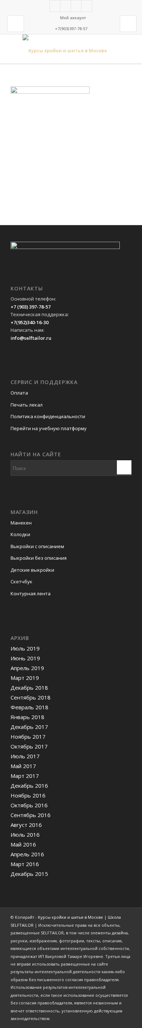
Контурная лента (31, 593)
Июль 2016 (25, 834)
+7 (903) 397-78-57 (31, 306)
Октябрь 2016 (29, 805)
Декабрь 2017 (29, 726)
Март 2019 (25, 677)
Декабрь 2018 (29, 687)
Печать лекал (27, 404)
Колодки (20, 534)
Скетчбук (21, 581)
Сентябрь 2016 (31, 815)
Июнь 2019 (25, 658)
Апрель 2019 (27, 668)
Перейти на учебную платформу (49, 428)
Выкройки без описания (39, 558)
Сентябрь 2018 (31, 697)
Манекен (21, 522)
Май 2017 (23, 766)
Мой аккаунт (73, 17)
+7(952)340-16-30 (29, 322)
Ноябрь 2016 (28, 795)
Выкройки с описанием (37, 546)
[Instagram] (76, 6)
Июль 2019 (25, 648)
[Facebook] (55, 6)
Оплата (19, 392)
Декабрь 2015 (29, 873)
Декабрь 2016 (29, 785)
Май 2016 (23, 844)
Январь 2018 (27, 717)
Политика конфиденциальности (48, 416)
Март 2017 (25, 775)
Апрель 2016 (27, 854)
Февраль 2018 (29, 707)
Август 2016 (26, 824)
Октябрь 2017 (29, 746)
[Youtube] (87, 6)
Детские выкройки (32, 570)
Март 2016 (25, 864)
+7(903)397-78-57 (71, 28)
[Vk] (65, 6)
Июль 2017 (25, 756)
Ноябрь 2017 (28, 736)
